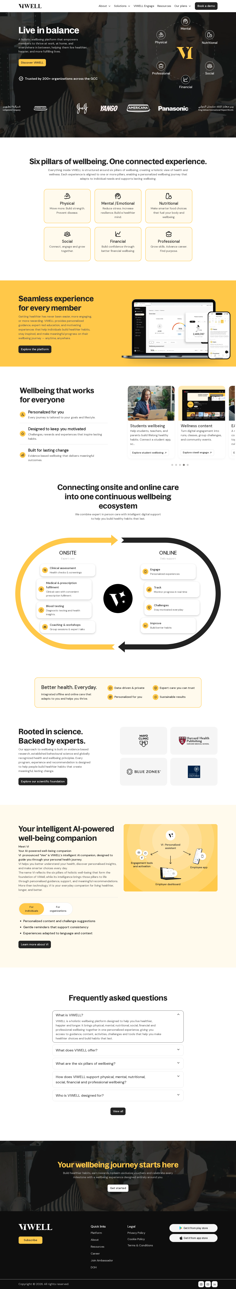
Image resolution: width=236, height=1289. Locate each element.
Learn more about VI (34, 944)
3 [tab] (180, 465)
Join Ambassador (102, 1260)
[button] (105, 6)
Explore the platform (35, 349)
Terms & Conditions (140, 1245)
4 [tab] (184, 465)
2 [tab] (176, 465)
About (103, 6)
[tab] (31, 909)
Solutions (120, 6)
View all (118, 1111)
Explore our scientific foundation (43, 781)
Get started (118, 1188)
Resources (97, 1247)
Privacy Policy (136, 1233)
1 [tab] (172, 465)
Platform (96, 1233)
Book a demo (206, 6)
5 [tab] (188, 465)
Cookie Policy (136, 1239)
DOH (94, 1267)
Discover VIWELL (32, 62)
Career (95, 1253)
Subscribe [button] (30, 1240)
